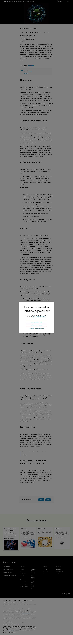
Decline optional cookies (36, 325)
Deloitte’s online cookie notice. (39, 316)
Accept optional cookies (36, 322)
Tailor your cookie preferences (36, 328)
